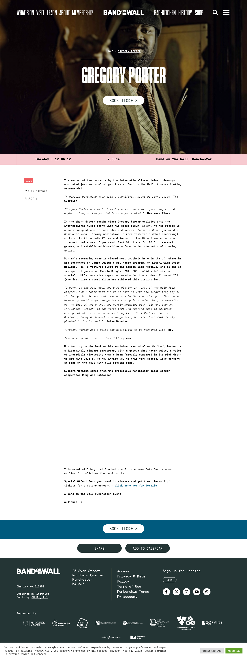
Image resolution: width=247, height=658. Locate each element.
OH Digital (39, 597)
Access (123, 571)
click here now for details (136, 485)
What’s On (25, 12)
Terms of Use (129, 586)
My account (127, 596)
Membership (82, 12)
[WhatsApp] (206, 591)
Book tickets (123, 528)
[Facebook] (166, 591)
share (100, 548)
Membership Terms (133, 591)
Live (28, 181)
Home (110, 51)
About (64, 12)
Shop (199, 12)
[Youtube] (196, 591)
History (185, 12)
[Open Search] (215, 12)
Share (29, 198)
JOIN (170, 579)
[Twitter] (176, 591)
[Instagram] (186, 591)
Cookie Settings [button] (212, 650)
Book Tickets (123, 100)
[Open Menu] (226, 12)
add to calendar (148, 548)
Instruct (42, 593)
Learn (52, 12)
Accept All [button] (234, 650)
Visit (40, 12)
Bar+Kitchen (165, 12)
